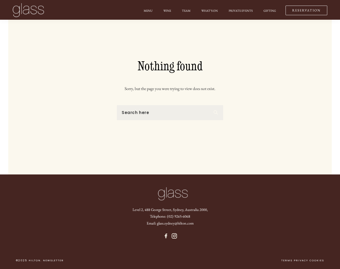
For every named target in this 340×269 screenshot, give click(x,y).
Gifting (270, 11)
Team (186, 11)
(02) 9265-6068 (178, 216)
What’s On (209, 11)
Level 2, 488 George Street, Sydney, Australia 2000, (170, 209)
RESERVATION (306, 10)
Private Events (241, 11)
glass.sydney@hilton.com (175, 223)
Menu (148, 11)
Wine (167, 11)
